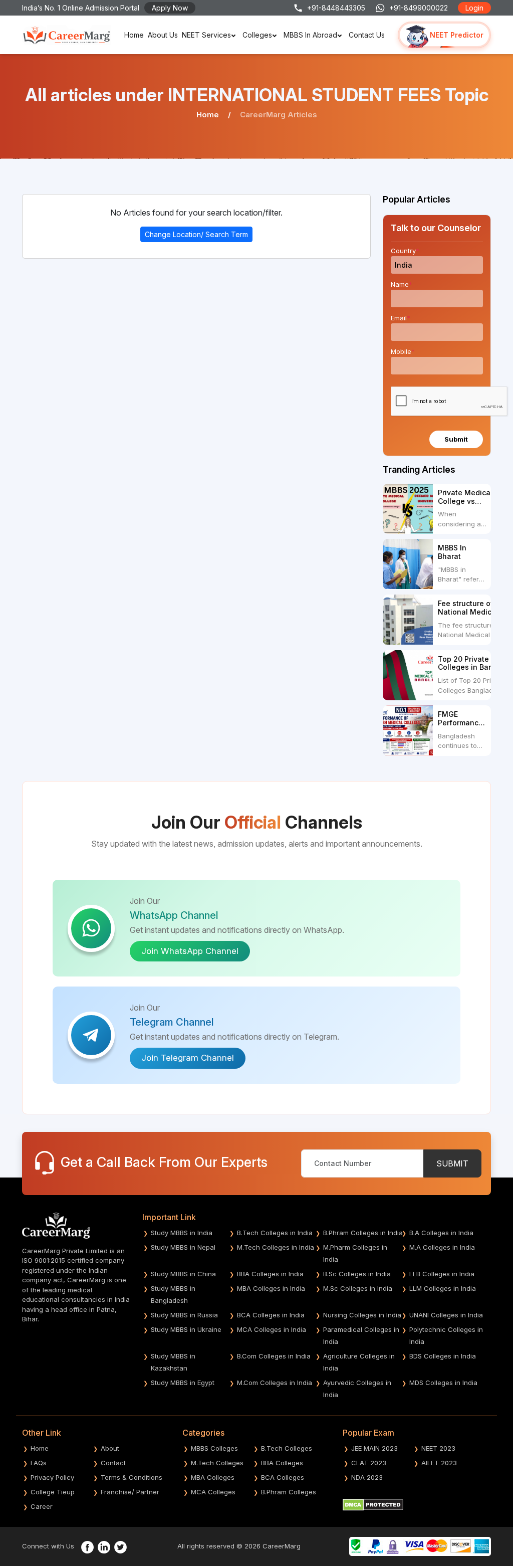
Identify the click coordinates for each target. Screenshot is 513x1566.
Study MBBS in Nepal (183, 1247)
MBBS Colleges (214, 1448)
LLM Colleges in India (442, 1288)
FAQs (39, 1463)
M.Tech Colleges (217, 1463)
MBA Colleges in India (271, 1288)
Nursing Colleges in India (362, 1315)
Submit (456, 439)
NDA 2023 (367, 1477)
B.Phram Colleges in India (363, 1233)
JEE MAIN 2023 (374, 1448)
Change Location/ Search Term (196, 234)
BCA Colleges (282, 1477)
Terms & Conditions (131, 1477)
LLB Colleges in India (441, 1274)
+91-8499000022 (418, 8)
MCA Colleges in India (271, 1329)
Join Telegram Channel (187, 1058)
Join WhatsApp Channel (189, 951)
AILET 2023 (439, 1463)
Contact (113, 1463)
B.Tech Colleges (286, 1448)
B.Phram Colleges (288, 1492)
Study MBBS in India (181, 1233)
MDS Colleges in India (443, 1383)
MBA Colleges (212, 1477)
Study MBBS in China (183, 1274)
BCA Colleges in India (271, 1315)
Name (401, 284)
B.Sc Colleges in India (357, 1274)
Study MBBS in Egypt (182, 1383)
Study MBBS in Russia (184, 1315)
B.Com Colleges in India (274, 1356)
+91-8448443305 (336, 8)
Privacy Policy (52, 1477)
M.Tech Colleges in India (275, 1247)
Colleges (257, 35)
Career (42, 1506)
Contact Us (367, 35)
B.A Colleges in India (441, 1233)
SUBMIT (452, 1163)
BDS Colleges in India (442, 1356)
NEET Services (206, 35)
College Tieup (53, 1492)
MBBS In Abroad (310, 35)
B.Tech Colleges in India (275, 1233)
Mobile (403, 351)
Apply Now (170, 8)
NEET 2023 (438, 1448)
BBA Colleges (282, 1463)
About (110, 1448)
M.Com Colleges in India (274, 1383)
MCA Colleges (213, 1492)
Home (134, 35)
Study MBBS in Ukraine (186, 1329)
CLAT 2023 (368, 1463)
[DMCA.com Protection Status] (373, 1504)
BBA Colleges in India (270, 1274)
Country (405, 251)
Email (400, 318)
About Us (163, 35)
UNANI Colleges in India (446, 1315)
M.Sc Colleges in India (357, 1288)
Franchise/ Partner (130, 1492)
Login (474, 8)
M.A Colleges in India (442, 1247)
